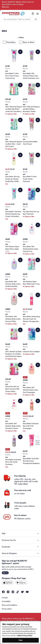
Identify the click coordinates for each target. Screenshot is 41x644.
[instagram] (8, 592)
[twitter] (22, 592)
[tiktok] (17, 592)
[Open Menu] (37, 14)
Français (5, 598)
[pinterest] (12, 592)
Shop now (5, 7)
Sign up (5, 573)
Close (21, 640)
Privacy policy (7, 609)
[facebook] (3, 592)
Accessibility (6, 601)
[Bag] (33, 14)
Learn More (23, 484)
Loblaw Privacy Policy (24, 636)
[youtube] (27, 592)
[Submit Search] (36, 19)
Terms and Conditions (9, 605)
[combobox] (20, 19)
